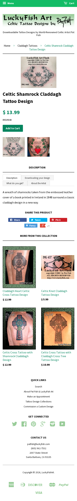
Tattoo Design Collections (38, 401)
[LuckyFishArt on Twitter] (14, 425)
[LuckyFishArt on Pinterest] (33, 425)
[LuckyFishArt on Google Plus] (43, 425)
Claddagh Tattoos (27, 45)
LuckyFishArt (48, 472)
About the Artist (38, 183)
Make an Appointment (38, 396)
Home (7, 45)
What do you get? (15, 183)
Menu (10, 3)
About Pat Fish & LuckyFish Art (38, 391)
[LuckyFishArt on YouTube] (62, 425)
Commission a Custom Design (38, 406)
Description (37, 167)
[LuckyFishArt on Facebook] (24, 425)
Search (38, 386)
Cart (71, 3)
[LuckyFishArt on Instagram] (52, 425)
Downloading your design (37, 177)
